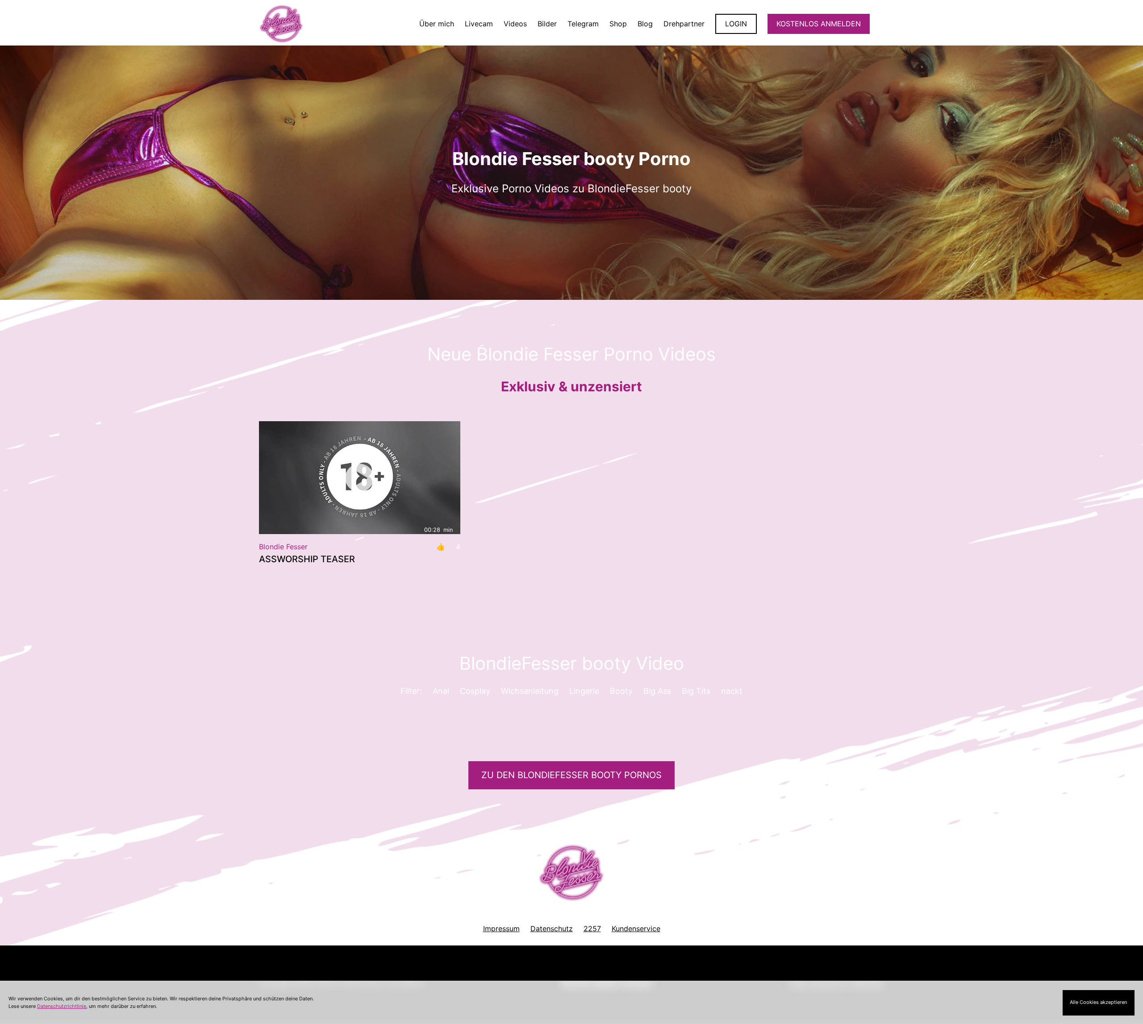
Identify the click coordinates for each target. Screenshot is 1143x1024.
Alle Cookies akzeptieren (1098, 1002)
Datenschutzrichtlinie (61, 1006)
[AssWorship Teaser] (359, 477)
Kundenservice (636, 928)
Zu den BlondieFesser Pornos (571, 775)
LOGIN (736, 23)
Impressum (501, 928)
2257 (592, 928)
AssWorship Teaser (307, 559)
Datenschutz (551, 928)
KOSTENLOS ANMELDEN (818, 23)
